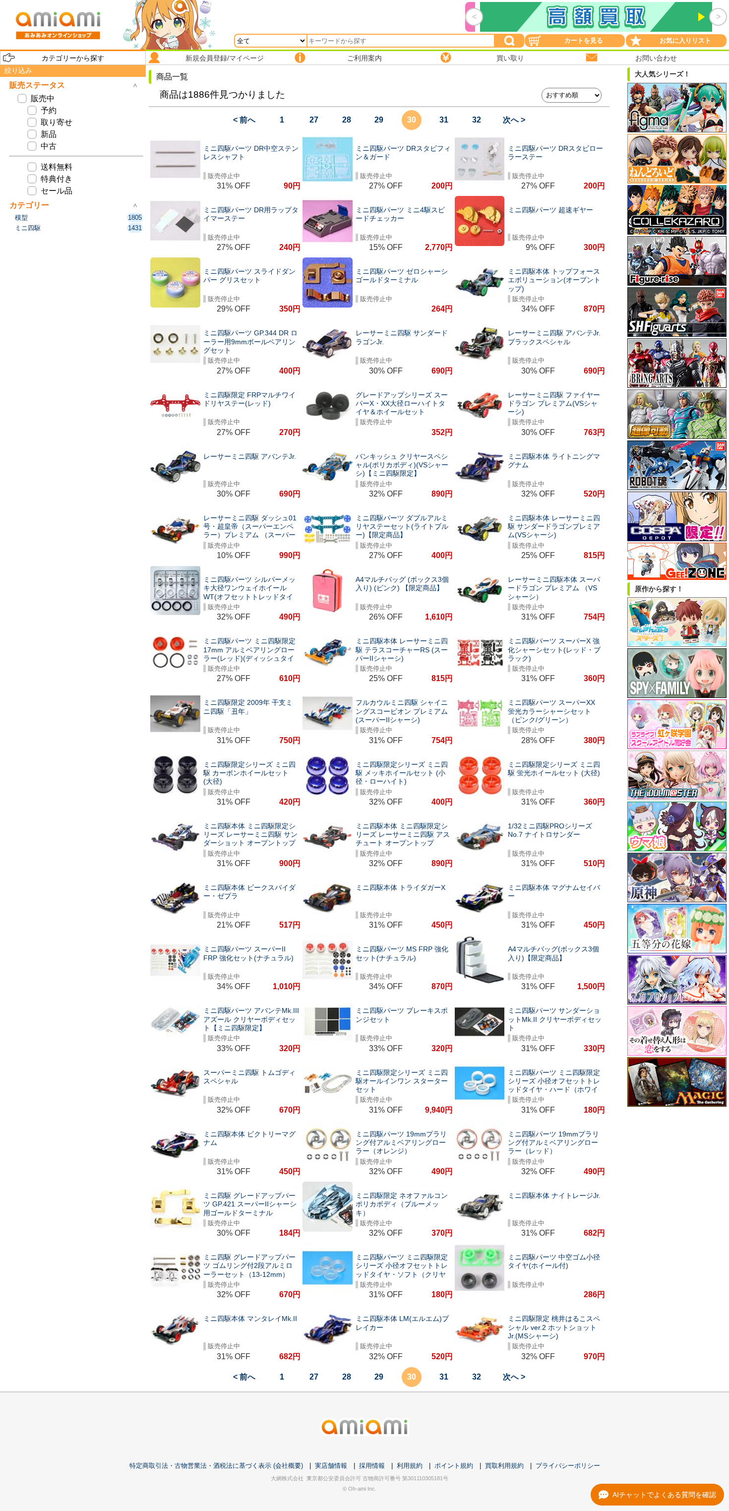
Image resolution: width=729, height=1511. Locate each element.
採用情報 (372, 1465)
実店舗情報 (331, 1465)
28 (346, 120)
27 (313, 120)
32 (476, 120)
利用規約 (410, 1465)
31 (443, 120)
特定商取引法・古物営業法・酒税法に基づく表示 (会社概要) (216, 1465)
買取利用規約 (504, 1465)
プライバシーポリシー (568, 1465)
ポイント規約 (453, 1465)
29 (378, 120)
